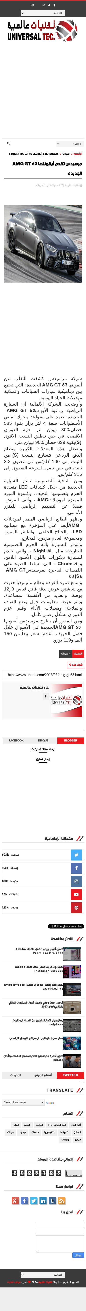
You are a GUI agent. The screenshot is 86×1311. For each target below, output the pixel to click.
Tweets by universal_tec (82, 1082)
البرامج (39, 1125)
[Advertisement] (43, 93)
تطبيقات (64, 1132)
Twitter (71, 1075)
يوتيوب (52, 1200)
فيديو (78, 1140)
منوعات (65, 1140)
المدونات (15, 1075)
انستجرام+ (15, 1200)
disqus (43, 741)
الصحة (27, 1125)
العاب (16, 1125)
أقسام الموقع (43, 1075)
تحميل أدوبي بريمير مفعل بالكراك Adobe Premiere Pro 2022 (39, 951)
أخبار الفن (76, 1125)
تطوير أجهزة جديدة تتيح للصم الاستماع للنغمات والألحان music (34, 1058)
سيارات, (39, 185)
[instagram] (43, 5)
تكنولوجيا (49, 1132)
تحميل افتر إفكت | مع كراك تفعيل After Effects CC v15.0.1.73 (33, 987)
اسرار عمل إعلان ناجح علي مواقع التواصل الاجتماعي (36, 1038)
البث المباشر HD (57, 1125)
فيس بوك (24, 1200)
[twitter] (49, 5)
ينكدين (43, 1200)
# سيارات (65, 653)
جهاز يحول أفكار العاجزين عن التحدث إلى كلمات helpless (38, 1022)
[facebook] (54, 5)
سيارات (65, 154)
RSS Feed (61, 1200)
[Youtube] (38, 4)
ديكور (23, 1132)
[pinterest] (32, 5)
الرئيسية (77, 154)
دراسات (35, 1132)
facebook (16, 741)
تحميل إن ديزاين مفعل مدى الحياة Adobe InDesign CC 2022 (39, 969)
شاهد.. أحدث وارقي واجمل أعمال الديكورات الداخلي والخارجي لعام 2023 (36, 1004)
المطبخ (77, 1132)
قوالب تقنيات (14, 1282)
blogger (70, 741)
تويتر (33, 1200)
